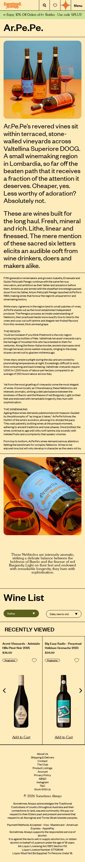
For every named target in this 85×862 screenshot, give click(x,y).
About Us (42, 754)
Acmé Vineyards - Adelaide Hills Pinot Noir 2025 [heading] (21, 645)
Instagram (43, 782)
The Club (42, 764)
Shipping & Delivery (42, 757)
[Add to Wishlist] (34, 660)
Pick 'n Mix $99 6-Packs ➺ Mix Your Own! (42, 15)
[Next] (80, 690)
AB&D (42, 778)
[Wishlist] (55, 5)
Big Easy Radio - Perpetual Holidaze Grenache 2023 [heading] (63, 645)
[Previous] (4, 690)
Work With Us (42, 789)
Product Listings (42, 768)
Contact (42, 761)
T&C (42, 785)
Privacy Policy (42, 775)
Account (43, 771)
